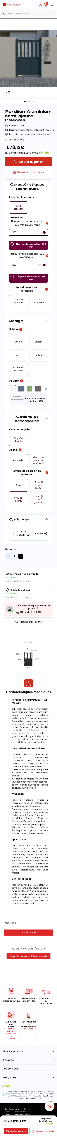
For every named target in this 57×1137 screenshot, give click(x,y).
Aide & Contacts (12, 1051)
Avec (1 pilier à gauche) (38, 499)
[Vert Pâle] (29, 388)
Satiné (18, 341)
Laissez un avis (16, 139)
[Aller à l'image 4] (32, 101)
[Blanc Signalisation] (12, 388)
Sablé (39, 355)
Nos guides (9, 1077)
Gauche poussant (18, 301)
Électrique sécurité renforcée (38, 460)
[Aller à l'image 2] (27, 101)
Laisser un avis (28, 932)
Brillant (39, 341)
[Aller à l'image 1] (25, 101)
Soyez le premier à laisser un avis (28, 956)
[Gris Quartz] (38, 388)
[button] (18, 207)
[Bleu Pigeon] (21, 388)
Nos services (10, 1068)
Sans (18, 485)
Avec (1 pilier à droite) (39, 485)
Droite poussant (38, 301)
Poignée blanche (18, 440)
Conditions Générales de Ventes (17, 1115)
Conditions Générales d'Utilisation (18, 1112)
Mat (18, 355)
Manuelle (18, 460)
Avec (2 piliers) (18, 500)
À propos (8, 1060)
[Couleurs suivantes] (46, 388)
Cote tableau (18, 207)
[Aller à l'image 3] (29, 101)
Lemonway (19, 1091)
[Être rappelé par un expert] (50, 1106)
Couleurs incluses (18, 369)
